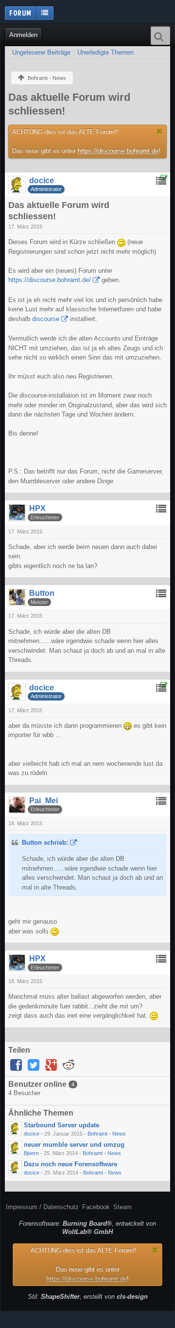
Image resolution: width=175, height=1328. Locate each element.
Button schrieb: (45, 842)
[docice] (15, 1128)
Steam (122, 1207)
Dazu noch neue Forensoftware (70, 1164)
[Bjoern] (15, 1148)
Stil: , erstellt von (88, 1296)
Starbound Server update (61, 1125)
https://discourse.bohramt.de (118, 150)
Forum (20, 12)
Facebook (96, 1207)
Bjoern (31, 1153)
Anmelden (23, 34)
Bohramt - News (107, 1134)
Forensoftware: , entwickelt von (87, 1227)
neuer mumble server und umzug (74, 1144)
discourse (45, 319)
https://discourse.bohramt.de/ (49, 280)
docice (31, 1134)
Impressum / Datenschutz (42, 1207)
